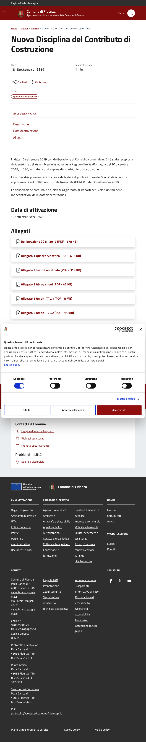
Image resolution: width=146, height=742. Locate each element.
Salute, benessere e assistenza (86, 536)
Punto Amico (19, 665)
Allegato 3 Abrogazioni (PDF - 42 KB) (46, 284)
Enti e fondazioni (21, 527)
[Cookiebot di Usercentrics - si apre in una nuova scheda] (117, 329)
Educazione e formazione (51, 553)
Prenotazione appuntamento (52, 589)
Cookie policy (12, 365)
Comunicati (114, 516)
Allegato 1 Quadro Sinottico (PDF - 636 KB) (51, 255)
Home (14, 28)
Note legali (81, 620)
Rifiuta (26, 410)
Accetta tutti (119, 410)
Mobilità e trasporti (86, 527)
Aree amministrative (23, 516)
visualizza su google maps (23, 594)
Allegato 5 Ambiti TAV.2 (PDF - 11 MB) (47, 312)
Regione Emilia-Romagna (24, 3)
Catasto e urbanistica (56, 538)
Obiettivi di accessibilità (82, 611)
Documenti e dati (21, 550)
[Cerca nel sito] (131, 13)
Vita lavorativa (83, 561)
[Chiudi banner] (140, 329)
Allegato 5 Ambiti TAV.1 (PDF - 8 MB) (46, 298)
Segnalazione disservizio (51, 600)
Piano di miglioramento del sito (29, 729)
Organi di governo (22, 510)
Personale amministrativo (20, 541)
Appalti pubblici (52, 527)
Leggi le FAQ (50, 580)
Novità (24, 28)
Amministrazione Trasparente (85, 583)
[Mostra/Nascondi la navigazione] (4, 13)
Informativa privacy (87, 591)
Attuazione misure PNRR (86, 629)
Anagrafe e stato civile (56, 521)
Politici (15, 533)
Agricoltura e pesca (54, 510)
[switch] (55, 386)
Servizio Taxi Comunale (25, 689)
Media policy (102, 729)
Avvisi (110, 521)
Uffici (14, 521)
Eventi (111, 549)
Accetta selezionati (73, 410)
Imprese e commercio (87, 521)
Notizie (35, 28)
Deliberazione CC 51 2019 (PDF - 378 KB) (49, 241)
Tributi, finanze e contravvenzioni (85, 547)
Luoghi (111, 543)
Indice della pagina (24, 113)
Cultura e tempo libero (56, 544)
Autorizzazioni (51, 533)
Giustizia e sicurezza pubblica (87, 513)
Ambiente (49, 516)
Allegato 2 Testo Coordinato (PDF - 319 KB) (51, 270)
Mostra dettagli (126, 399)
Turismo (79, 555)
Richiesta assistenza (55, 608)
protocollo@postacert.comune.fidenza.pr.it (36, 713)
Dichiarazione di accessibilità (84, 600)
